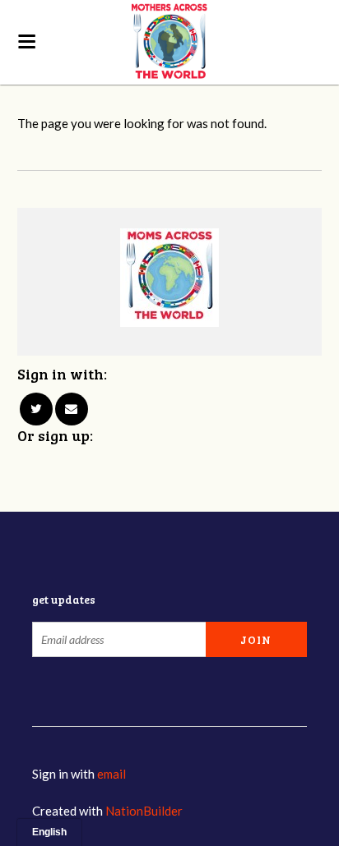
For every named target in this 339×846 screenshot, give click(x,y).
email (111, 773)
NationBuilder (144, 810)
